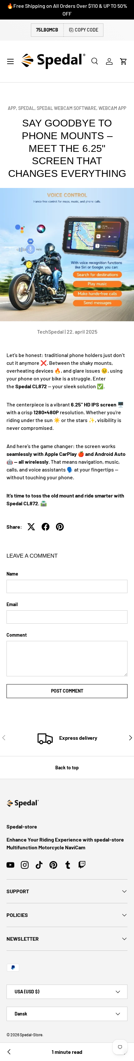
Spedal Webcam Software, (68, 108)
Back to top (67, 767)
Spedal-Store (31, 1034)
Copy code (86, 30)
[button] (123, 61)
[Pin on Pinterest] (60, 527)
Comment (17, 635)
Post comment (67, 691)
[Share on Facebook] (45, 527)
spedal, (27, 108)
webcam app (112, 108)
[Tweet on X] (31, 527)
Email (12, 604)
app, (13, 108)
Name (12, 574)
